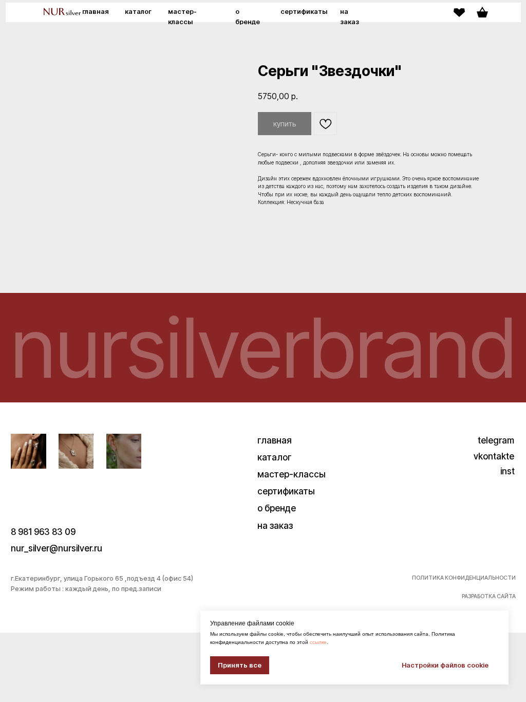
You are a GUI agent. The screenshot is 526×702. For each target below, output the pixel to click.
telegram (496, 440)
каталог (138, 11)
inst (507, 471)
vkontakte (494, 456)
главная (95, 11)
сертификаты (303, 11)
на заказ (275, 525)
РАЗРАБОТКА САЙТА (489, 596)
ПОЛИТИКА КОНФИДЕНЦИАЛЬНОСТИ (464, 578)
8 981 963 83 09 (43, 531)
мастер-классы (291, 474)
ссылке (318, 642)
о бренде (276, 508)
